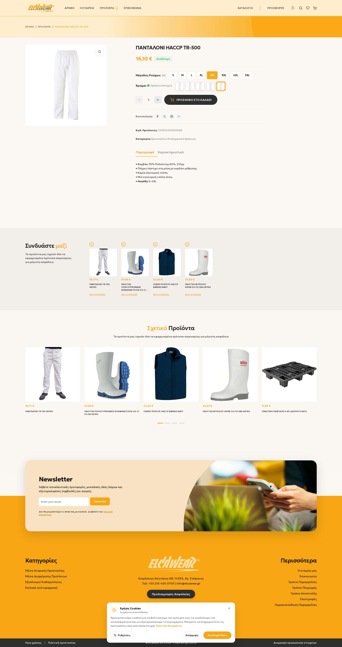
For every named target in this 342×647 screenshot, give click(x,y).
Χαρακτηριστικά (171, 152)
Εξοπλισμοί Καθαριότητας (43, 582)
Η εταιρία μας (307, 570)
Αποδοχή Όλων (217, 635)
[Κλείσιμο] (229, 608)
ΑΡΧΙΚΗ (69, 8)
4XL (235, 75)
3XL (224, 75)
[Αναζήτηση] (300, 8)
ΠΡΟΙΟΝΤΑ (44, 26)
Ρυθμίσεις (124, 635)
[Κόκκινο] (179, 86)
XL (201, 75)
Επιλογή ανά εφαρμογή (41, 587)
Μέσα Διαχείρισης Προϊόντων (46, 576)
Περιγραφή (145, 152)
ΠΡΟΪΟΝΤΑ (107, 8)
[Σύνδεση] (293, 8)
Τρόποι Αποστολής (304, 593)
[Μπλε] (210, 86)
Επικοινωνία (308, 576)
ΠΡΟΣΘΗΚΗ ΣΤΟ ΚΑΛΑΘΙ (194, 100)
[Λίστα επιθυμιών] (308, 8)
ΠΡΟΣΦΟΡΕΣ (275, 8)
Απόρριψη (191, 635)
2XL (212, 75)
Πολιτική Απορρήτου (169, 625)
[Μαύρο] (200, 86)
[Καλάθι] (315, 8)
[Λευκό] (190, 86)
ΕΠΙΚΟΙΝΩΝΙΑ (132, 8)
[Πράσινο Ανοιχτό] (221, 86)
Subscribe (100, 501)
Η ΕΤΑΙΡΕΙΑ (87, 8)
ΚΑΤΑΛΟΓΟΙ (245, 8)
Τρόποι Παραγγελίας (302, 582)
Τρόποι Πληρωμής (304, 587)
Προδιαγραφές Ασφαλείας (171, 594)
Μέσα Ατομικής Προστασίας (44, 570)
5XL (247, 75)
